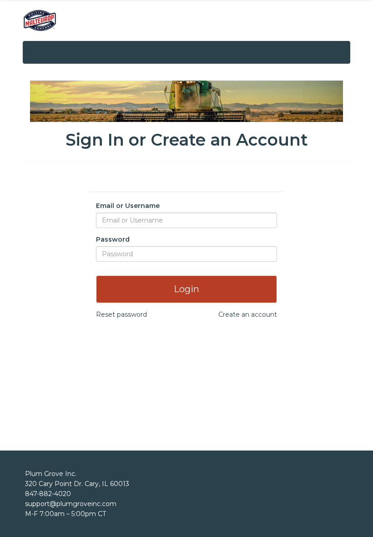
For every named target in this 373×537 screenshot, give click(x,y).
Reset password (121, 314)
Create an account (247, 314)
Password (113, 239)
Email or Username (128, 206)
